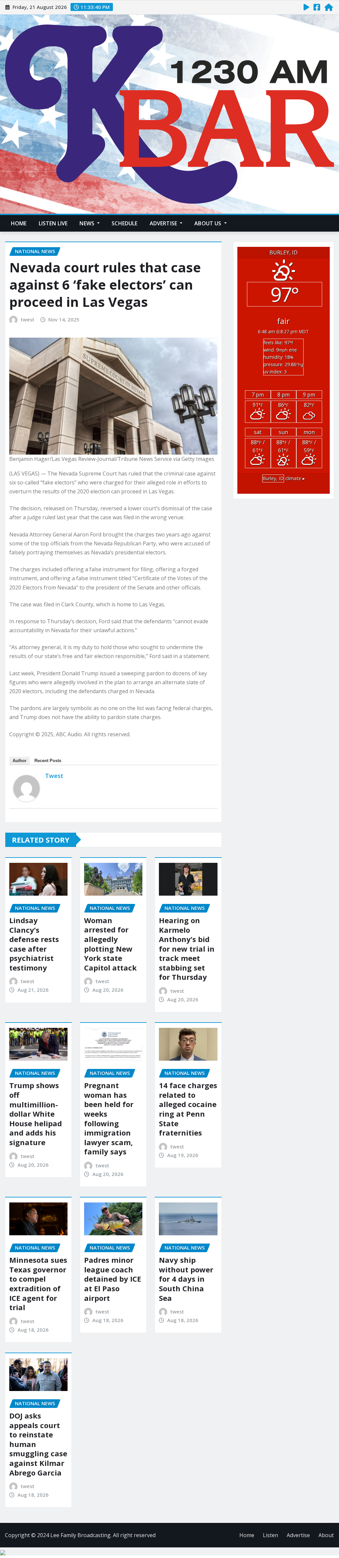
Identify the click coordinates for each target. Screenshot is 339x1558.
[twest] (26, 788)
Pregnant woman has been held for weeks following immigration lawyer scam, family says (108, 1118)
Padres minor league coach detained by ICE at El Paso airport (112, 1279)
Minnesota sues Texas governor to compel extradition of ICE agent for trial (38, 1283)
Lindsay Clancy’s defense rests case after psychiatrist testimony (34, 944)
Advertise (164, 223)
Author (19, 760)
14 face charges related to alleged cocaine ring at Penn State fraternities (188, 1109)
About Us (208, 223)
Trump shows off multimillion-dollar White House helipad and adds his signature (35, 1113)
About (326, 1535)
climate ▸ (284, 478)
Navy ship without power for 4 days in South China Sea (186, 1279)
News (87, 223)
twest (27, 319)
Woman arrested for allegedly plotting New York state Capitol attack (110, 944)
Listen (270, 1535)
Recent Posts (47, 760)
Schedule (124, 223)
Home (19, 223)
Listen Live (53, 223)
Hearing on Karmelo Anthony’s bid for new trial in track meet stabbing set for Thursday (187, 948)
